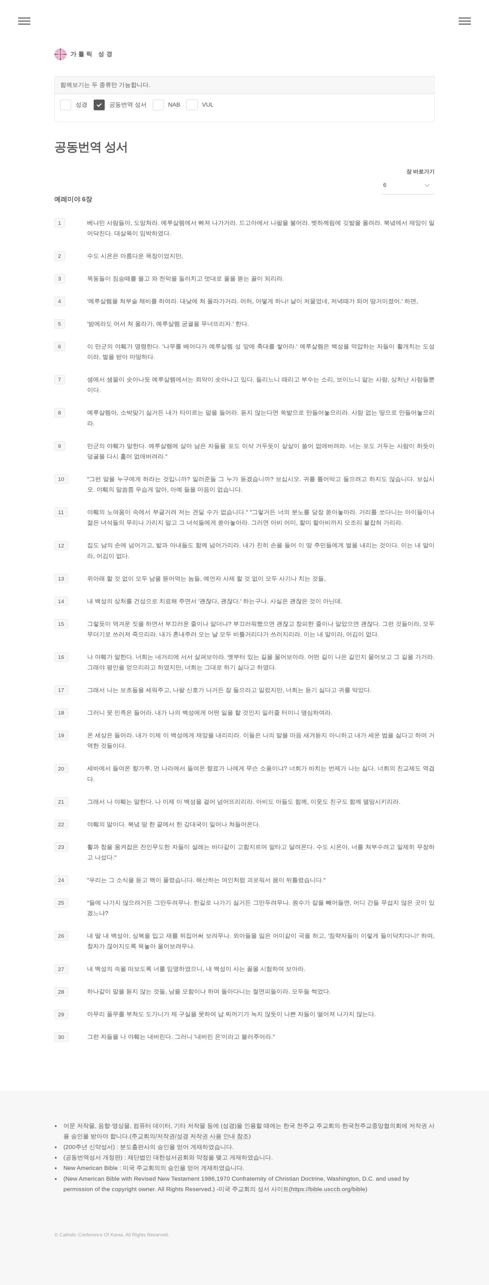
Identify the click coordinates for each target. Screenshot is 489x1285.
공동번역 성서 (128, 104)
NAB (174, 104)
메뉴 (465, 21)
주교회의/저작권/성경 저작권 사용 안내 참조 (190, 1136)
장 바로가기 (420, 171)
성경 (81, 104)
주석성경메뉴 (24, 21)
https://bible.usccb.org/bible (328, 1189)
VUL (208, 104)
